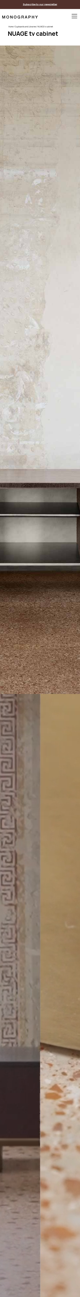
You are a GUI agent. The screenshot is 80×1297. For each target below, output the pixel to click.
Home (10, 26)
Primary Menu (74, 17)
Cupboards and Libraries (25, 26)
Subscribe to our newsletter (40, 4)
